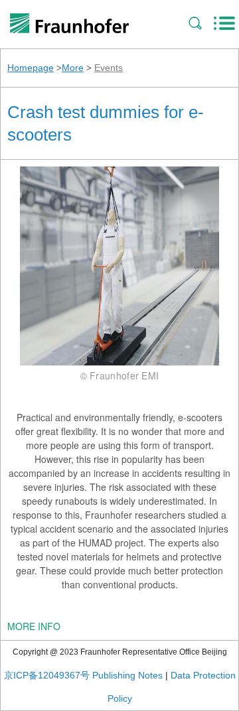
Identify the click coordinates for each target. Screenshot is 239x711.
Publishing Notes (127, 675)
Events (108, 67)
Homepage (30, 67)
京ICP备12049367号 (47, 675)
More (73, 67)
